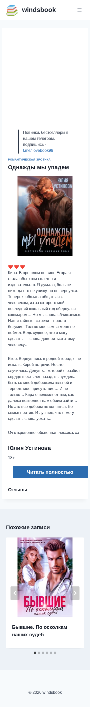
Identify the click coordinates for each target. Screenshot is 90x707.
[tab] (35, 653)
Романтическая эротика (29, 159)
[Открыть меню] (79, 10)
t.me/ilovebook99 (38, 150)
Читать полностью (50, 472)
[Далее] (75, 593)
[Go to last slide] (15, 593)
